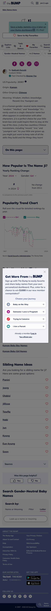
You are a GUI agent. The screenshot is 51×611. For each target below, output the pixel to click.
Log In (33, 333)
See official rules (26, 337)
